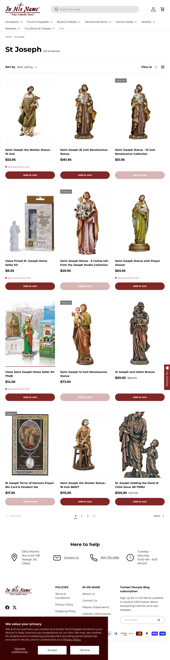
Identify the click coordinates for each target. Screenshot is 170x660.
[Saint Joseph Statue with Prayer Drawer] (140, 223)
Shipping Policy (65, 611)
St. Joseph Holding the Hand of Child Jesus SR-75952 (136, 485)
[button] (162, 9)
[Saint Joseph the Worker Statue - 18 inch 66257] (85, 445)
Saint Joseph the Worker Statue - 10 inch (28, 151)
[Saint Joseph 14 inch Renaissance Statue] (85, 334)
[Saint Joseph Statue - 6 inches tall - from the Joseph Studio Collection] (85, 223)
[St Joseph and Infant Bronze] (140, 334)
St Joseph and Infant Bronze (135, 372)
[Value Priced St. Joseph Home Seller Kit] (30, 223)
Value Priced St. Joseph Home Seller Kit (26, 262)
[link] (39, 516)
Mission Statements (95, 607)
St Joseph (19, 37)
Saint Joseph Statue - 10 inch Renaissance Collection (135, 151)
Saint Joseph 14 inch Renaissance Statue (83, 374)
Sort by (10, 66)
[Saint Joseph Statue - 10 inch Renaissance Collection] (140, 111)
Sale (61, 28)
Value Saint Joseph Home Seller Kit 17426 (29, 374)
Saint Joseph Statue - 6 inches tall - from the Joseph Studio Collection (85, 262)
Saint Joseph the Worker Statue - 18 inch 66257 (83, 485)
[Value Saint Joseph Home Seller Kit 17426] (30, 334)
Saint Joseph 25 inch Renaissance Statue (83, 151)
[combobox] (95, 9)
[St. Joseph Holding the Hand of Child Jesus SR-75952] (140, 445)
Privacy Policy (72, 639)
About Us (88, 593)
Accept (52, 650)
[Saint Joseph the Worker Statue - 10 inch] (30, 111)
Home (8, 37)
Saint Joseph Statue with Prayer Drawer (137, 262)
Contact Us (71, 557)
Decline (85, 650)
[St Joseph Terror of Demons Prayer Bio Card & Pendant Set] (30, 445)
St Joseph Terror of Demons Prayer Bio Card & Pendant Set (29, 485)
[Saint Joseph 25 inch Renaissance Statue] (85, 111)
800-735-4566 (110, 557)
